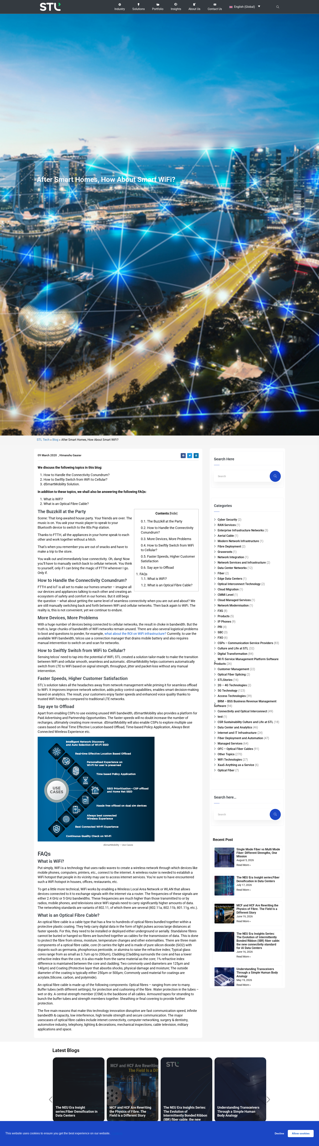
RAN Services (227, 525)
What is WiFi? (154, 579)
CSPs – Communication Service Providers (245, 643)
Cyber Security (227, 519)
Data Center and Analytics (235, 727)
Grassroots (225, 552)
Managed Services (230, 743)
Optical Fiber (226, 770)
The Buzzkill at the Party (161, 521)
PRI (220, 627)
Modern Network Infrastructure (238, 541)
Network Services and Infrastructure (242, 562)
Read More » (243, 864)
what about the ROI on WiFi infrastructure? (135, 634)
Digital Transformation (232, 654)
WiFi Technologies (230, 759)
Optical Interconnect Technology (239, 584)
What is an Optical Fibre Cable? (167, 585)
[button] (119, 7)
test (220, 716)
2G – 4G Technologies (232, 685)
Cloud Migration (228, 589)
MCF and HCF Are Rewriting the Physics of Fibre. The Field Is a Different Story (257, 909)
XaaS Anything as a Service (236, 765)
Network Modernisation (233, 605)
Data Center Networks (232, 568)
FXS (220, 611)
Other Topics (226, 754)
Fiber (221, 573)
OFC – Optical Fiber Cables (235, 749)
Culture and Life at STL (233, 648)
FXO (220, 637)
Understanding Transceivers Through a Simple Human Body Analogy (257, 972)
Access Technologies (232, 696)
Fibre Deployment (229, 546)
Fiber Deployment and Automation (240, 738)
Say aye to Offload (157, 567)
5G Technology (227, 690)
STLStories (225, 680)
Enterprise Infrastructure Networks (241, 530)
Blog (55, 439)
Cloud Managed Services (234, 600)
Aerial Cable (226, 535)
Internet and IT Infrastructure (237, 733)
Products (223, 616)
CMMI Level (226, 594)
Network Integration (231, 557)
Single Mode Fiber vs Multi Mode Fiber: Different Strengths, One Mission (258, 853)
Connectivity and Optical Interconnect (242, 711)
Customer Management (233, 669)
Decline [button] (279, 1133)
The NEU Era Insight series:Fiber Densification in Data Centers (257, 879)
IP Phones (224, 621)
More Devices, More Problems (166, 539)
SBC (220, 632)
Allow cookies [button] (301, 1133)
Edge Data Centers (230, 578)
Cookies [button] (117, 1133)
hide (173, 513)
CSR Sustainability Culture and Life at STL (245, 722)
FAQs (141, 574)
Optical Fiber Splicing (232, 674)
